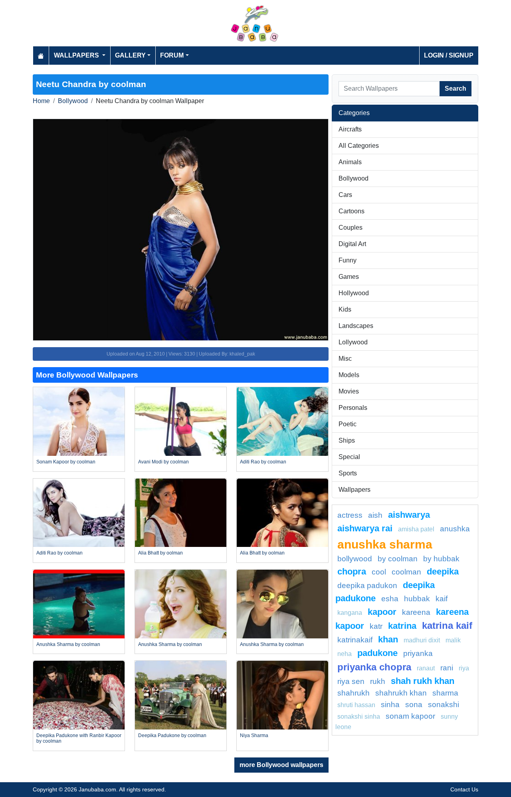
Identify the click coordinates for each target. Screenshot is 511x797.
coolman (406, 572)
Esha (389, 598)
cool (379, 572)
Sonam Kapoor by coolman (65, 462)
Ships (347, 440)
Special (349, 456)
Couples (350, 227)
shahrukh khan (401, 693)
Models (349, 375)
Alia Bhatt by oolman (160, 553)
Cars (345, 194)
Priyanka (418, 653)
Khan (388, 639)
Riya (464, 668)
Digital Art (352, 243)
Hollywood (354, 293)
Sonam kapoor (410, 716)
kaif (442, 598)
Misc (345, 358)
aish (375, 515)
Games (349, 276)
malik (453, 640)
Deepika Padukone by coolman (172, 735)
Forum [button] (172, 55)
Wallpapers (354, 489)
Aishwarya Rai (364, 528)
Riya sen (350, 681)
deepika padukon (367, 585)
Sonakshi (443, 704)
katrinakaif (354, 640)
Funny (348, 260)
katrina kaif (447, 625)
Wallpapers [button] (77, 55)
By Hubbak (441, 559)
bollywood (354, 559)
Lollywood (353, 342)
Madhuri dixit (422, 640)
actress (349, 515)
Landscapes (356, 325)
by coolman (398, 559)
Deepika (443, 571)
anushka (455, 529)
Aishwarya (409, 515)
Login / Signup (448, 55)
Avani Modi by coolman (163, 462)
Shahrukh (353, 693)
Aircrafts (350, 129)
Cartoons (351, 211)
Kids (345, 309)
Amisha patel (416, 529)
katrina (402, 626)
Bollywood (73, 100)
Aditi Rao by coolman (263, 462)
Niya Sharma (254, 735)
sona (413, 704)
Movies (349, 391)
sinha (390, 704)
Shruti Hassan (356, 705)
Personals (353, 407)
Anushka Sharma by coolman (68, 644)
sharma (445, 693)
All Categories (359, 145)
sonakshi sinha (358, 716)
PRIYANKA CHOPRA (374, 667)
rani (446, 668)
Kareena (416, 612)
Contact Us (464, 789)
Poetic (348, 424)
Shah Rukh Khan (422, 681)
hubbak (417, 598)
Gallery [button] (130, 55)
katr (376, 626)
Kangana (349, 612)
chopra (351, 571)
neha (344, 653)
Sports (348, 473)
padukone (377, 653)
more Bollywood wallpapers (281, 764)
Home (41, 100)
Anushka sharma (384, 544)
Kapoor (382, 612)
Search (455, 88)
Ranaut (426, 668)
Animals (350, 162)
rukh (377, 681)
